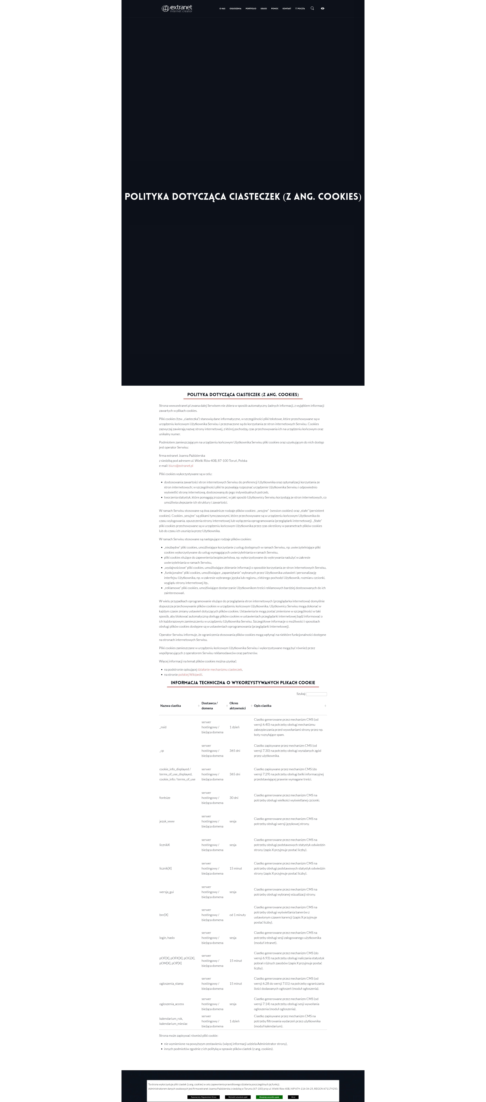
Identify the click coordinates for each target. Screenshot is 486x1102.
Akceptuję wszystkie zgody (269, 1097)
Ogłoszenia (235, 8)
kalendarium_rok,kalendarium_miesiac (173, 1021)
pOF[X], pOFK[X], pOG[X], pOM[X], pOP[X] (177, 960)
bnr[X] (163, 915)
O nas (222, 8)
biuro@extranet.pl (181, 465)
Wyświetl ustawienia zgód (237, 1097)
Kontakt (287, 8)
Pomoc (274, 8)
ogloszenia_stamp (171, 983)
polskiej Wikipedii (190, 674)
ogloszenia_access (171, 1004)
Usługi (264, 8)
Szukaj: (301, 693)
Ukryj (293, 1097)
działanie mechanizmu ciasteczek (220, 669)
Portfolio (251, 8)
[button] (198, 705)
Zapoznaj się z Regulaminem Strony (203, 1097)
